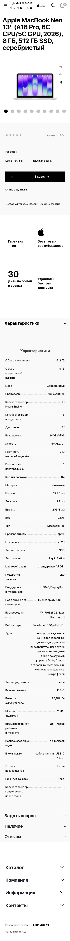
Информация (20, 892)
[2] (10, 135)
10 (64, 111)
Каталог (14, 867)
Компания (16, 880)
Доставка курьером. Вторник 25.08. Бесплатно (32, 203)
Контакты (16, 905)
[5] (20, 135)
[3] (14, 135)
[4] (17, 135)
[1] (7, 135)
